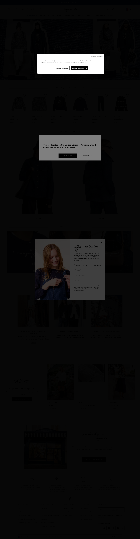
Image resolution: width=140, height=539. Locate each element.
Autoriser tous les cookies (79, 68)
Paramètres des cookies (61, 68)
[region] (70, 64)
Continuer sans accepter (96, 56)
